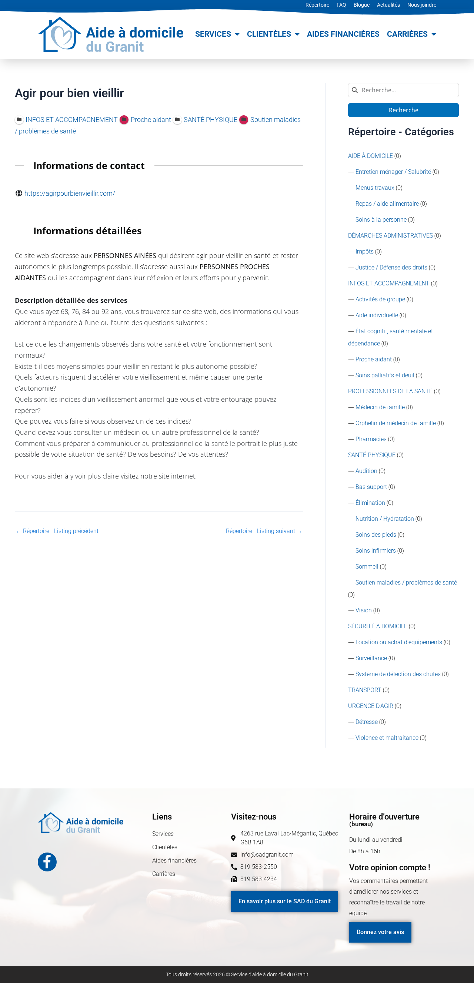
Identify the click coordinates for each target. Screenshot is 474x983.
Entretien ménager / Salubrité (393, 171)
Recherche (403, 110)
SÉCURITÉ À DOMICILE (377, 626)
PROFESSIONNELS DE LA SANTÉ (390, 391)
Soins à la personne (381, 219)
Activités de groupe (380, 299)
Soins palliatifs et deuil (385, 375)
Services (213, 34)
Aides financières (343, 34)
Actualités (388, 5)
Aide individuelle (377, 315)
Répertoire (317, 5)
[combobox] (403, 90)
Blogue (362, 5)
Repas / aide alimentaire (387, 203)
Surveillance (371, 658)
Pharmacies (371, 439)
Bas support (371, 486)
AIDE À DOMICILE (370, 155)
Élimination (370, 502)
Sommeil (367, 566)
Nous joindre (421, 5)
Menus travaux (375, 187)
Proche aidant (374, 359)
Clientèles (269, 34)
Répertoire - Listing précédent (57, 531)
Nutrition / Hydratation (385, 518)
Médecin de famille (380, 407)
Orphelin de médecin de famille (396, 423)
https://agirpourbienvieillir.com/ (69, 193)
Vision (364, 610)
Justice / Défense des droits (391, 267)
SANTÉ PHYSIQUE (371, 455)
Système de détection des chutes (398, 674)
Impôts (365, 251)
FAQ (341, 5)
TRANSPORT (364, 690)
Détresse (367, 721)
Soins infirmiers (376, 550)
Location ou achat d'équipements (399, 642)
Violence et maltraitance (387, 737)
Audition (366, 470)
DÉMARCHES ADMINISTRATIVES (390, 235)
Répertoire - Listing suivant (264, 531)
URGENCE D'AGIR (370, 705)
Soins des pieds (376, 534)
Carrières (407, 34)
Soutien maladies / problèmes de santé (406, 582)
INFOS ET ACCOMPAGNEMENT (389, 283)
